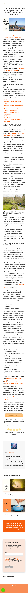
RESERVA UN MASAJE (14, 415)
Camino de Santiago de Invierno (12, 115)
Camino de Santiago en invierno (12, 381)
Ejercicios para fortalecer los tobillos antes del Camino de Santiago (14, 515)
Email (6, 552)
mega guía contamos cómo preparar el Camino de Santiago (14, 286)
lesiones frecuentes (11, 398)
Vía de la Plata (7, 117)
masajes (18, 412)
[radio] (8, 429)
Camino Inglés (8, 114)
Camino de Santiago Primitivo (11, 108)
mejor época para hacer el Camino (14, 383)
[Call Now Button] (3, 590)
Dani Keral (11, 452)
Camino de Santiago (9, 396)
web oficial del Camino (9, 399)
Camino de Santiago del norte (11, 112)
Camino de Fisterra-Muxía (10, 110)
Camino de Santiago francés (11, 100)
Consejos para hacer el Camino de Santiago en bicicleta (14, 494)
